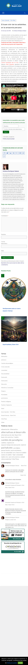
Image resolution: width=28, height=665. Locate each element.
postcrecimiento (16, 450)
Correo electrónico (4, 242)
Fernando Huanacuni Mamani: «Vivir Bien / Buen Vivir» (14, 486)
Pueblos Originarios (6, 405)
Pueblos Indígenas (6, 401)
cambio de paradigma (11, 440)
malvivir (23, 445)
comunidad (4, 370)
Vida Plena (4, 419)
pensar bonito (5, 450)
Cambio (16, 437)
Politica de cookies (12, 662)
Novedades (4, 394)
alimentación (5, 429)
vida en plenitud (6, 459)
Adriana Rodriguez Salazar (20, 30)
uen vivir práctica (14, 457)
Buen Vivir (18, 435)
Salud (2, 408)
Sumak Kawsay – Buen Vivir (8, 415)
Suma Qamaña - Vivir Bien (8, 20)
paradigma (16, 448)
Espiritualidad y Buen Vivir (11, 344)
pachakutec (7, 447)
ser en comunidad (6, 452)
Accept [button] (20, 662)
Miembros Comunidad (7, 387)
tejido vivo (4, 457)
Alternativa (4, 356)
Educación (4, 384)
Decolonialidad (5, 373)
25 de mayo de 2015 (6, 30)
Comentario (4, 215)
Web (2, 250)
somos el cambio (6, 455)
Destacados (4, 380)
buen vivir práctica (7, 437)
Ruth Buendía (10, 64)
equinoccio (10, 443)
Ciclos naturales (5, 366)
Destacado (4, 377)
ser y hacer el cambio (19, 452)
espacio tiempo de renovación (10, 445)
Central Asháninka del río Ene (9, 62)
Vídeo (2, 422)
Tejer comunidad (17, 455)
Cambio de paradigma (7, 363)
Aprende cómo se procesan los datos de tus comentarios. (12, 263)
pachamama (4, 398)
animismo (3, 360)
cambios (3, 443)
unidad (22, 457)
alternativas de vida (7, 435)
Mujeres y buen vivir (10, 519)
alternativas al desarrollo (13, 432)
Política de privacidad (8, 138)
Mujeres (3, 391)
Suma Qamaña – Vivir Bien (8, 412)
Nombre (3, 234)
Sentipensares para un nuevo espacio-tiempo (12, 309)
